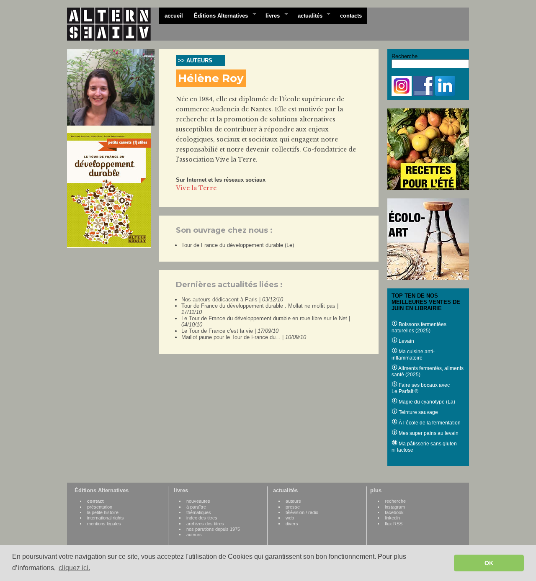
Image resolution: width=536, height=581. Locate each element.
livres (270, 15)
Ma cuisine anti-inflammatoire (413, 355)
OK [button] (488, 563)
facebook (394, 512)
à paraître (196, 506)
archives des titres (205, 523)
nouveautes (198, 501)
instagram (395, 506)
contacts (351, 16)
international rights (105, 517)
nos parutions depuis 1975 (213, 529)
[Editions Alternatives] (113, 24)
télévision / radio (302, 512)
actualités (307, 15)
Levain (405, 341)
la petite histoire (103, 512)
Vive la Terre (196, 188)
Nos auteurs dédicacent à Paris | (232, 299)
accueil (174, 16)
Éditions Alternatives (218, 15)
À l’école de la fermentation (429, 423)
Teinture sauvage (417, 412)
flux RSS (393, 523)
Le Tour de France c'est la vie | (229, 331)
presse (293, 506)
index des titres (201, 517)
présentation (99, 506)
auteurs (194, 534)
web (290, 517)
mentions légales (104, 523)
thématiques (198, 512)
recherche (395, 501)
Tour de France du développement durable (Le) (237, 245)
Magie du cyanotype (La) (426, 402)
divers (292, 523)
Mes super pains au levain (428, 433)
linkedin (392, 517)
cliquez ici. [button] (74, 567)
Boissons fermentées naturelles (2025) (419, 327)
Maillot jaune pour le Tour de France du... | (243, 337)
